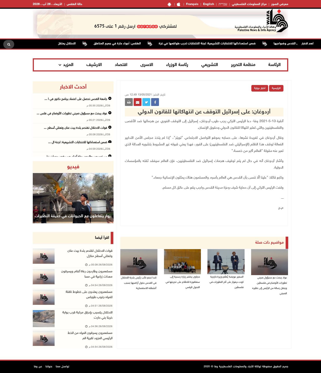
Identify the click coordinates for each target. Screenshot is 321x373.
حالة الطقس (74, 4)
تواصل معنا (62, 366)
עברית (223, 4)
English (208, 4)
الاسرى (146, 65)
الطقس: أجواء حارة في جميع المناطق (125, 43)
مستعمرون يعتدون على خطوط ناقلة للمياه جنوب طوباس (89, 294)
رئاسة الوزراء (177, 65)
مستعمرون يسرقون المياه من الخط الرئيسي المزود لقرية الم (90, 335)
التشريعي (209, 65)
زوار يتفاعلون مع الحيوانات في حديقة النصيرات (72, 216)
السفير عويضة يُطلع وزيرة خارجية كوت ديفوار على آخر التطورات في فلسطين (226, 282)
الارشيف (94, 65)
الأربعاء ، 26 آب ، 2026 (47, 4)
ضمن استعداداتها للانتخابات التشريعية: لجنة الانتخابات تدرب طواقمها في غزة (215, 43)
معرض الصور (279, 4)
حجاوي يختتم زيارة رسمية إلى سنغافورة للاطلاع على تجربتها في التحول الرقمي (183, 282)
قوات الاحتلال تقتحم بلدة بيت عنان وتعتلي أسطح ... (75, 128)
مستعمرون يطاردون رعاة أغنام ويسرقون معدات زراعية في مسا (86, 274)
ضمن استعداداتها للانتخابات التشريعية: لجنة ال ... (77, 142)
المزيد (68, 65)
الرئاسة (274, 65)
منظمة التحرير (243, 65)
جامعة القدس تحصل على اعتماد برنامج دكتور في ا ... (76, 99)
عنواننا (48, 366)
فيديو (73, 167)
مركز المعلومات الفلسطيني (249, 4)
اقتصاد (121, 65)
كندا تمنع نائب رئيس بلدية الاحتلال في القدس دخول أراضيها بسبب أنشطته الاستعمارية (138, 283)
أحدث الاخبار (73, 87)
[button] (39, 192)
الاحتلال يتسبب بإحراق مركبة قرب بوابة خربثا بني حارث (87, 315)
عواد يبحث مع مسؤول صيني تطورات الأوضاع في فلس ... (72, 113)
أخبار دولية (259, 88)
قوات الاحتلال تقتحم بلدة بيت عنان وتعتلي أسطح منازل (89, 253)
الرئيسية (276, 88)
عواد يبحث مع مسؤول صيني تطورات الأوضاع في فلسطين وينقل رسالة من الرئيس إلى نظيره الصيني (269, 285)
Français (192, 4)
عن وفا (38, 366)
